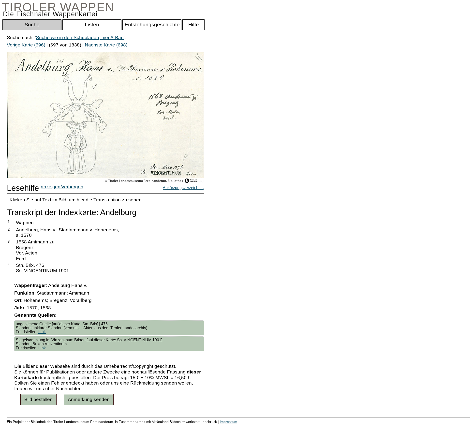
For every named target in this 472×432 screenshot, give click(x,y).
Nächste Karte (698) (106, 44)
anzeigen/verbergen (62, 186)
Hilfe (239, 427)
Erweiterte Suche (25, 427)
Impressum (228, 422)
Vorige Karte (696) (26, 44)
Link (42, 331)
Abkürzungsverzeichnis (183, 187)
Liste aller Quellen (173, 427)
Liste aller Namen (131, 427)
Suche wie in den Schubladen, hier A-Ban (80, 37)
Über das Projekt (213, 427)
